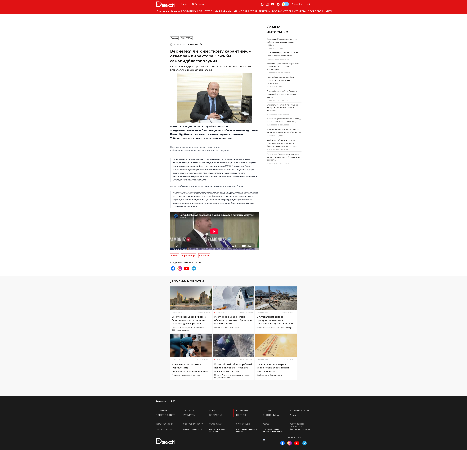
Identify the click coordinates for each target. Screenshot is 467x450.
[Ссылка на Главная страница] (166, 4)
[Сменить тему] (285, 4)
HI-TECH (241, 415)
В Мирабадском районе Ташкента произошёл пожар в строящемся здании (282, 94)
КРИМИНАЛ (243, 410)
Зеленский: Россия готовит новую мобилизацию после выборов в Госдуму (282, 42)
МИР (212, 410)
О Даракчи (198, 4)
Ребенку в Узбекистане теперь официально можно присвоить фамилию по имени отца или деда (282, 143)
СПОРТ (267, 410)
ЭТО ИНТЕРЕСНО (300, 410)
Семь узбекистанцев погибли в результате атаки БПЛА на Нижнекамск (280, 80)
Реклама (161, 401)
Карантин (204, 255)
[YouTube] (272, 4)
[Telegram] (278, 4)
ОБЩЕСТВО (186, 38)
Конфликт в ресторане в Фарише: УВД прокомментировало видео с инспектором (284, 67)
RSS (173, 401)
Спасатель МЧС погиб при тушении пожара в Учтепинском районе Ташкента (282, 108)
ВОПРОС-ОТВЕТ (165, 415)
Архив (293, 415)
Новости (185, 4)
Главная (174, 38)
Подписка (163, 11)
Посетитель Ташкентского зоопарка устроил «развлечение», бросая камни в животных (284, 157)
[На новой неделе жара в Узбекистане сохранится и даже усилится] (276, 345)
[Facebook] (262, 4)
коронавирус (189, 255)
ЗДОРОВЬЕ (215, 415)
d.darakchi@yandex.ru (192, 429)
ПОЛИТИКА (162, 410)
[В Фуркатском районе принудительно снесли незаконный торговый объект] (276, 298)
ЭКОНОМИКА (271, 415)
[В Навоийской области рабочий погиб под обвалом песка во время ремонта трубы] (233, 345)
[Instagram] (267, 4)
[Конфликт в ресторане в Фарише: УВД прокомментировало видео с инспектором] (191, 345)
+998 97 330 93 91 (164, 429)
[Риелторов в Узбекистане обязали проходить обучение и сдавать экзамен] (233, 298)
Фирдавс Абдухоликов (300, 429)
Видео (174, 255)
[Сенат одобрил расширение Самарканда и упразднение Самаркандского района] (191, 298)
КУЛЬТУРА (189, 415)
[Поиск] (308, 4)
